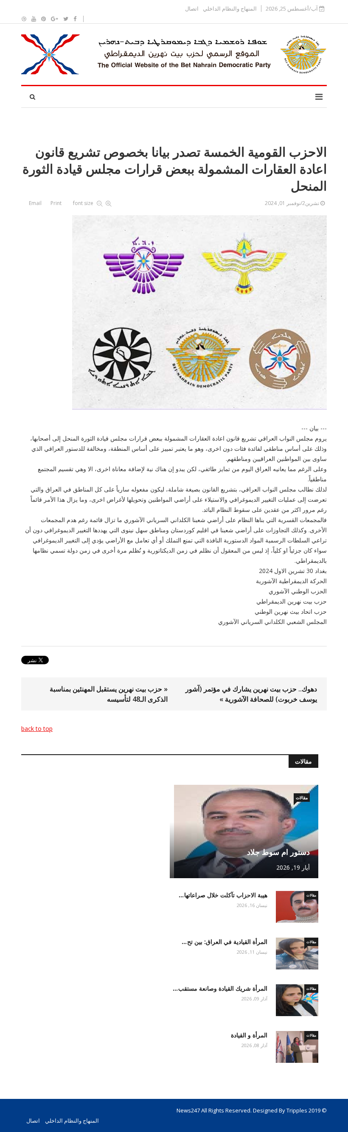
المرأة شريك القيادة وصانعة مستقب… (219, 988)
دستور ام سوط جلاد (278, 852)
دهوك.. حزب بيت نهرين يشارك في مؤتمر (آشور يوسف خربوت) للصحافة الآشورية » (251, 694)
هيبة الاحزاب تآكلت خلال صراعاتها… (222, 895)
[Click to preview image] (174, 312)
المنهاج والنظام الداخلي (230, 8)
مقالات (302, 798)
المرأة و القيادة (249, 1035)
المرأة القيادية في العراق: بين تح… (224, 941)
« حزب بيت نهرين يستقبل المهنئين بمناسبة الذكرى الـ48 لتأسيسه (109, 694)
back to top (37, 729)
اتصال (192, 8)
